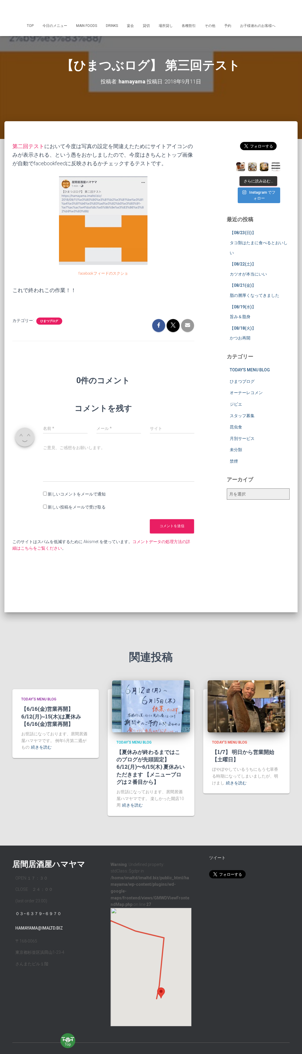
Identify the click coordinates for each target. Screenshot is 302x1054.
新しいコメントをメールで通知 (77, 494)
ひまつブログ (49, 321)
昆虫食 (236, 427)
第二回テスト (28, 146)
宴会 (130, 26)
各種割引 (189, 26)
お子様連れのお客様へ (257, 26)
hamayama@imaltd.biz (39, 928)
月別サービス (242, 438)
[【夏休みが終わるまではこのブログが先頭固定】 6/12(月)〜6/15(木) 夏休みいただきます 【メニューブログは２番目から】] (151, 706)
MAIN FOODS (86, 26)
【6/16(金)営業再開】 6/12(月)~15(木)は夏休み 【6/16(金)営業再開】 (51, 716)
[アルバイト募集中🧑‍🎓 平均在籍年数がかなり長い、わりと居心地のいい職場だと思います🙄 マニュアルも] (275, 166)
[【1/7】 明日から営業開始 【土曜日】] (246, 706)
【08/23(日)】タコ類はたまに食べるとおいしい (259, 242)
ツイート (217, 857)
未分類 (236, 449)
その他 (210, 26)
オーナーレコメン (246, 392)
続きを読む (41, 747)
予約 (227, 26)
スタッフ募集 (242, 415)
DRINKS (112, 26)
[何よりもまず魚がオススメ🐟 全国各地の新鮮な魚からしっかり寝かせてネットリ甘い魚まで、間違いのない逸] (264, 166)
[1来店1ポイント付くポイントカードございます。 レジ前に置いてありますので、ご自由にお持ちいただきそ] (240, 166)
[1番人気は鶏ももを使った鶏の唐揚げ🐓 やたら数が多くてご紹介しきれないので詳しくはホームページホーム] (252, 166)
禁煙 (234, 461)
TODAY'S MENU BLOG (250, 369)
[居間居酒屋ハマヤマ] (151, 10)
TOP (30, 26)
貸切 (146, 26)
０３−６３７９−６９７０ (38, 913)
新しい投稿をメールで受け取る (77, 507)
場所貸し (166, 26)
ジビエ (236, 404)
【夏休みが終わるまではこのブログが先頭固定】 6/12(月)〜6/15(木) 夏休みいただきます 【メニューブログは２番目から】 (150, 766)
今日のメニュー (54, 26)
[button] (161, 993)
